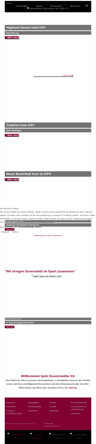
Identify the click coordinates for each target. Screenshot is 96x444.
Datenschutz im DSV (43, 235)
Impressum (57, 235)
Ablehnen (15, 232)
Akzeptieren (5, 232)
